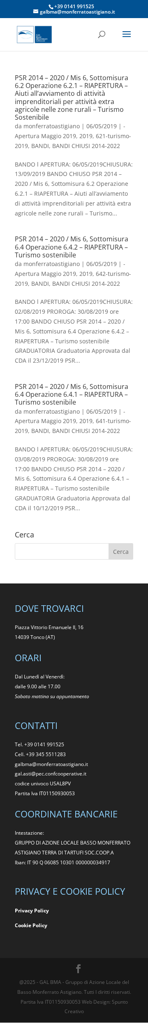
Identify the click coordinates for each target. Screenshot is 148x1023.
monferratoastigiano (51, 126)
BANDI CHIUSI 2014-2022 (86, 146)
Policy (39, 925)
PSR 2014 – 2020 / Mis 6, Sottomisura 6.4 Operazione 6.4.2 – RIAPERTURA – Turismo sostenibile (71, 246)
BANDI (40, 146)
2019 (85, 136)
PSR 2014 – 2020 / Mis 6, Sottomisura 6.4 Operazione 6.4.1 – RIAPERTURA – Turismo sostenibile (71, 394)
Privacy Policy (32, 910)
